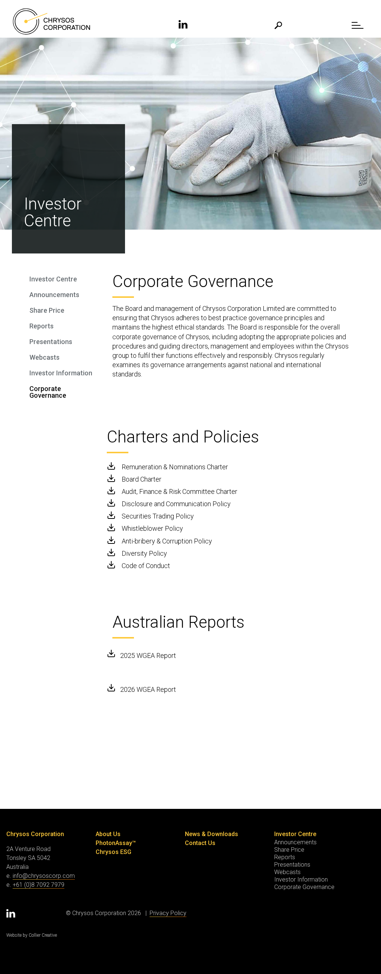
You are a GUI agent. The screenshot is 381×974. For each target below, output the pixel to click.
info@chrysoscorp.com (44, 875)
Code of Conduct (146, 566)
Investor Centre (53, 279)
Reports (41, 326)
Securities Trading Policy (158, 516)
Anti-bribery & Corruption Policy (167, 541)
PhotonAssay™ (116, 843)
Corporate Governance (47, 392)
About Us (108, 834)
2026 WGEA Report (148, 689)
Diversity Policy (144, 553)
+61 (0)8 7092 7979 (38, 884)
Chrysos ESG (113, 851)
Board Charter (141, 479)
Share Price (46, 310)
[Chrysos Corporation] (51, 21)
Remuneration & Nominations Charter (175, 467)
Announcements (54, 294)
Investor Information (60, 373)
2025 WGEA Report (148, 655)
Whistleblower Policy (152, 528)
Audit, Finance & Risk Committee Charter (179, 491)
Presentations (50, 341)
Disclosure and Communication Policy (176, 504)
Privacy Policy (168, 913)
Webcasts (44, 357)
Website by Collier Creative (31, 935)
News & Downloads (211, 834)
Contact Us (200, 843)
